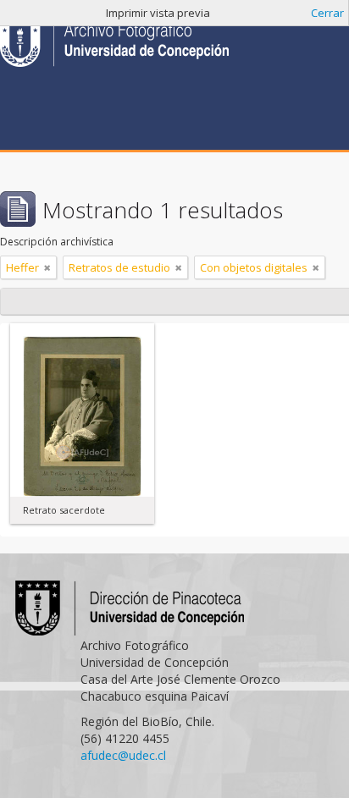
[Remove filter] (47, 267)
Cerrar (327, 12)
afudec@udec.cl (123, 755)
